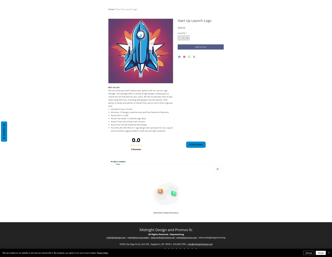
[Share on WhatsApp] (189, 56)
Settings (308, 253)
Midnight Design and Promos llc (166, 229)
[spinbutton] (183, 38)
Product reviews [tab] (118, 161)
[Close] (328, 253)
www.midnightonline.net (163, 237)
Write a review (196, 144)
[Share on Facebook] (179, 56)
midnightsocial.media (138, 237)
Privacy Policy (102, 253)
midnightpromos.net (186, 237)
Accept (321, 253)
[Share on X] (194, 56)
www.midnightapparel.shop (212, 237)
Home (111, 9)
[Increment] (187, 38)
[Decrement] (179, 38)
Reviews (4, 131)
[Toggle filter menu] (218, 169)
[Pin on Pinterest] (184, 56)
